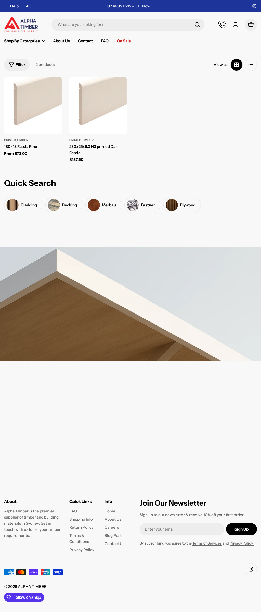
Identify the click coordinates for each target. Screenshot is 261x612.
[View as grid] (236, 65)
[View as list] (251, 65)
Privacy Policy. (242, 543)
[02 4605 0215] (222, 25)
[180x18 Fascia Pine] (33, 105)
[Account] (235, 25)
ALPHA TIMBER (32, 586)
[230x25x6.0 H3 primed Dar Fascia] (98, 105)
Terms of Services (207, 543)
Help (14, 6)
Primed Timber (16, 140)
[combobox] (127, 25)
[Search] (197, 25)
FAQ (27, 6)
